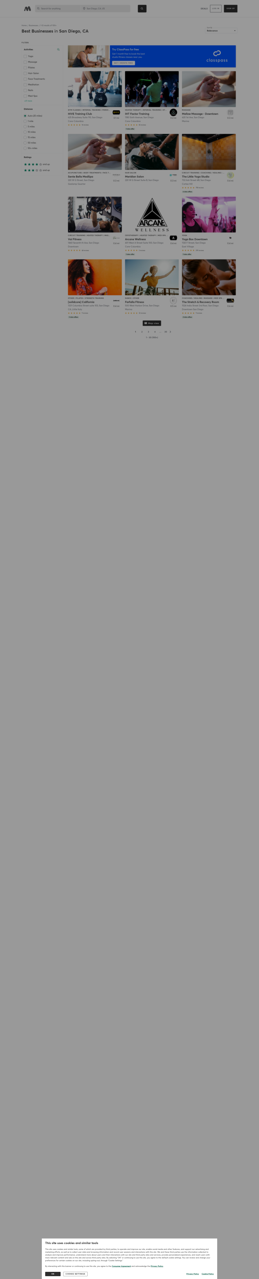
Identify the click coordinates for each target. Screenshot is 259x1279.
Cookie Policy (208, 1274)
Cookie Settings (75, 1274)
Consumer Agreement (121, 1266)
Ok (52, 1274)
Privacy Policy (157, 1266)
